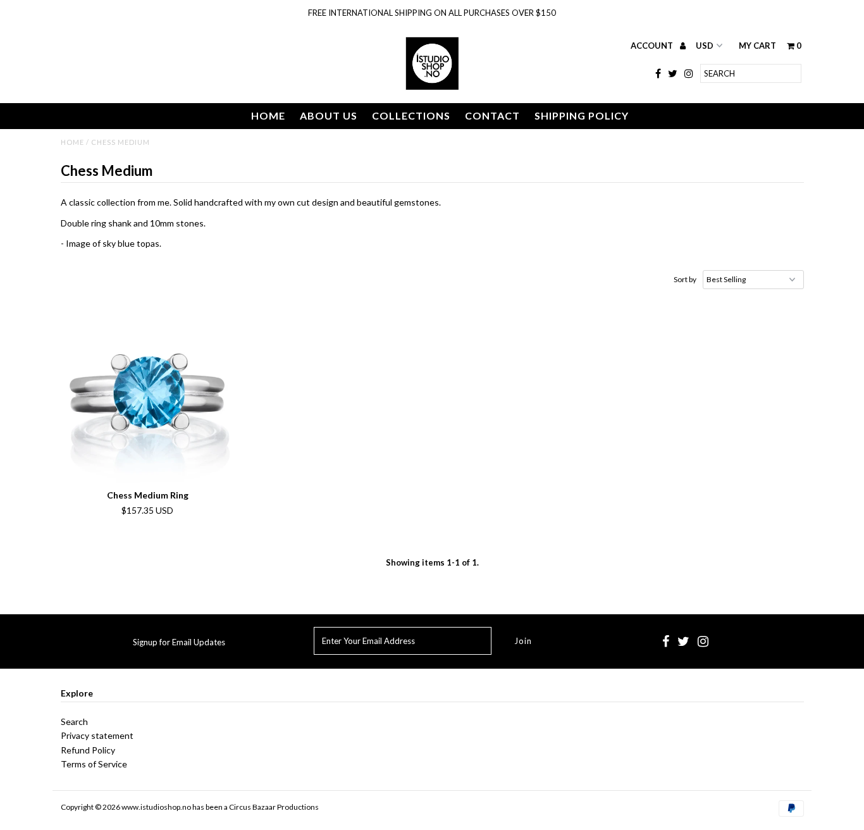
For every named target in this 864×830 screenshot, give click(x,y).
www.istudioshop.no (156, 807)
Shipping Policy (581, 115)
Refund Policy (88, 750)
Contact (492, 115)
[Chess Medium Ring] (148, 396)
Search (74, 721)
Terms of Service (94, 764)
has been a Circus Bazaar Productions (255, 807)
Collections (411, 115)
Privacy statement (97, 735)
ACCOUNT (653, 45)
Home (268, 115)
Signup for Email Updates (179, 642)
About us (328, 115)
